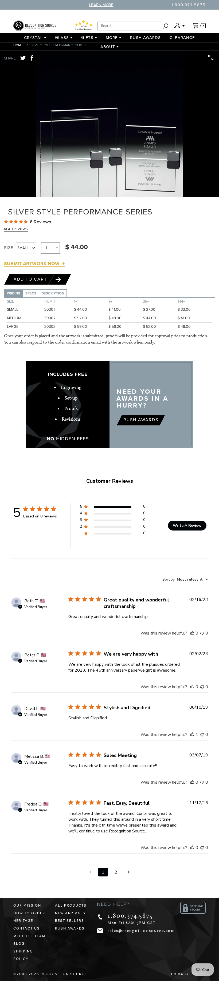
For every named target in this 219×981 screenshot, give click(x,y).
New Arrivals (70, 913)
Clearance (182, 37)
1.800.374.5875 (188, 4)
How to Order (29, 913)
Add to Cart (31, 279)
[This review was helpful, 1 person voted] (192, 734)
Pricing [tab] (13, 293)
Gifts (87, 37)
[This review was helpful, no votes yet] (192, 633)
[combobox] (185, 579)
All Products (71, 905)
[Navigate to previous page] (90, 872)
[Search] (165, 26)
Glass (62, 37)
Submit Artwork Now (32, 263)
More (112, 37)
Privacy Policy (188, 974)
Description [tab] (52, 293)
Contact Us (26, 928)
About (107, 46)
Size (8, 247)
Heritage (23, 921)
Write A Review (187, 525)
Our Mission (27, 905)
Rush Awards (145, 37)
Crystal (33, 37)
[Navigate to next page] (129, 872)
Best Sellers (69, 921)
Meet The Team (29, 936)
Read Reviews (16, 229)
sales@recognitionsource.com (141, 930)
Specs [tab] (30, 293)
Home (18, 45)
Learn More (101, 4)
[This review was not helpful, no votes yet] (202, 633)
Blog (19, 944)
